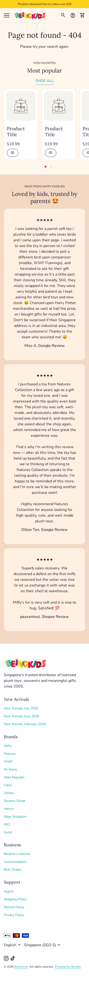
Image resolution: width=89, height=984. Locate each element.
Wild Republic (14, 777)
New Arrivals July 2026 (21, 708)
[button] (46, 167)
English (13, 945)
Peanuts (10, 753)
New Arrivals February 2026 (25, 724)
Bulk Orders (13, 869)
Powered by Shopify (68, 967)
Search (9, 891)
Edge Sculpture (15, 816)
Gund (8, 832)
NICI (7, 824)
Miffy (7, 746)
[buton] (13, 945)
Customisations (15, 861)
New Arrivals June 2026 (21, 716)
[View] (21, 106)
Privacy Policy (14, 915)
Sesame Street (14, 801)
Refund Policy (14, 907)
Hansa (8, 808)
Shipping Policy (15, 899)
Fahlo (8, 785)
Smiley (9, 793)
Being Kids (21, 967)
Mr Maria (10, 769)
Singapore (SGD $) (43, 945)
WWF (8, 761)
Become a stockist (17, 854)
